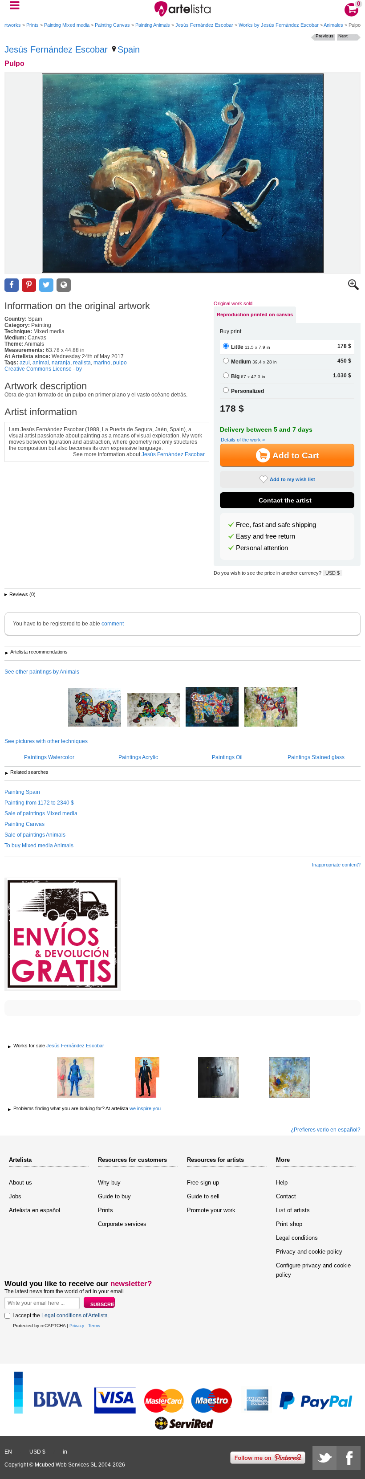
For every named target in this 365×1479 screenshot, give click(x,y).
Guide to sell (203, 1196)
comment (112, 624)
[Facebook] (349, 1458)
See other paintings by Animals (41, 672)
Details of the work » (243, 439)
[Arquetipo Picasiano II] (271, 707)
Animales (333, 25)
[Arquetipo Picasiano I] (212, 707)
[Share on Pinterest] (29, 285)
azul (25, 363)
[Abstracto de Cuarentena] (289, 1078)
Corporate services (122, 1224)
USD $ (332, 573)
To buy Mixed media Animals (38, 845)
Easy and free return (265, 536)
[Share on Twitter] (46, 285)
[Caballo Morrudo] (153, 710)
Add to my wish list (292, 479)
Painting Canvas (112, 25)
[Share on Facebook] (11, 285)
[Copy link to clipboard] (64, 285)
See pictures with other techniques (46, 741)
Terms (94, 1325)
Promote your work (211, 1210)
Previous (324, 35)
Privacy (76, 1325)
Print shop (289, 1224)
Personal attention (262, 548)
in (65, 1452)
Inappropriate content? (336, 864)
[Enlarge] (353, 288)
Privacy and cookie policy (309, 1251)
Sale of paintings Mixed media (40, 813)
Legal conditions (297, 1237)
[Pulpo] (182, 173)
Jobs (15, 1196)
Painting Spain (22, 792)
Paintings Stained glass (316, 757)
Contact (286, 1196)
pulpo (120, 363)
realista (82, 363)
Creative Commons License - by (43, 369)
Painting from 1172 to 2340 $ (39, 803)
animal (40, 363)
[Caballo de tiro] (94, 708)
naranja (61, 363)
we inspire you (145, 1108)
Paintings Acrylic (138, 757)
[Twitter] (324, 1458)
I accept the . (60, 1315)
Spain (129, 49)
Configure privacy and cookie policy (313, 1270)
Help (282, 1182)
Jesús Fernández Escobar (204, 25)
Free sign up (203, 1182)
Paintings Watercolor (49, 757)
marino (101, 363)
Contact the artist (285, 500)
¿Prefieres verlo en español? (326, 1130)
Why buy (109, 1182)
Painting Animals (152, 25)
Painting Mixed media (66, 25)
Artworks (11, 25)
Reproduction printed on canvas (255, 314)
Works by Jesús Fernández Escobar (279, 25)
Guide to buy (114, 1196)
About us (20, 1182)
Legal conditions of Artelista (74, 1315)
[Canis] (218, 1078)
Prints (32, 25)
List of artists (293, 1210)
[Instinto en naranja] (146, 1078)
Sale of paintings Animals (34, 835)
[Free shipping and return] (62, 934)
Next (343, 35)
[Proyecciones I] (75, 1078)
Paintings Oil (227, 757)
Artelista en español (34, 1210)
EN (8, 1452)
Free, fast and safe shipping (276, 524)
